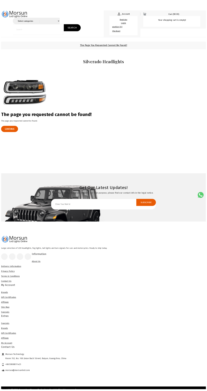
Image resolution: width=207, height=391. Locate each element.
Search (72, 27)
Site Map (5, 307)
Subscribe (146, 202)
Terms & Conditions (10, 276)
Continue (9, 129)
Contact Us (6, 281)
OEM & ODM (38, 4)
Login (123, 23)
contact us (75, 4)
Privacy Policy (8, 271)
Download (57, 4)
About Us (19, 4)
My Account (6, 343)
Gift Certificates (8, 297)
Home (4, 4)
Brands (4, 292)
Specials (5, 312)
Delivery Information (11, 266)
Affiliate (5, 302)
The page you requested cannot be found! (103, 45)
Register (123, 20)
